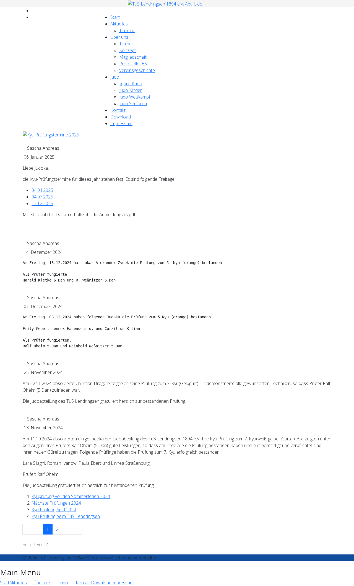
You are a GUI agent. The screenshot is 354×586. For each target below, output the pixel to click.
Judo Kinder (130, 90)
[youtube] (33, 17)
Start (115, 17)
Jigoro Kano (130, 84)
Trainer (126, 44)
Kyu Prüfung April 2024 (54, 510)
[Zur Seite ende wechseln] (77, 529)
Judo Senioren (133, 103)
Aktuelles (119, 24)
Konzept (127, 50)
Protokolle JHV (133, 64)
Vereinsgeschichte (137, 70)
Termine (127, 30)
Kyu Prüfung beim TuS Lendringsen (66, 516)
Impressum (121, 123)
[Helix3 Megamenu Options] (103, 10)
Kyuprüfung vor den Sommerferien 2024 (71, 496)
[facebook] (33, 10)
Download (120, 117)
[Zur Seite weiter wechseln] (67, 529)
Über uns (119, 37)
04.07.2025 (42, 197)
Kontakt (118, 110)
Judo (114, 77)
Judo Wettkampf (134, 97)
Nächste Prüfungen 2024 (56, 503)
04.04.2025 (42, 190)
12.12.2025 (42, 203)
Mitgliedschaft (133, 57)
